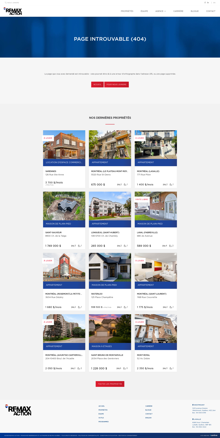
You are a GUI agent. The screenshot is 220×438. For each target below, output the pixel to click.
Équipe (144, 11)
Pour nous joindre (116, 84)
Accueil (97, 84)
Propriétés (127, 11)
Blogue (195, 11)
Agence (159, 11)
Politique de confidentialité (88, 435)
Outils (101, 418)
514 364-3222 (201, 427)
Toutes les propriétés (110, 384)
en (214, 3)
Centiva (213, 435)
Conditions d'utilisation (108, 435)
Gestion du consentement (127, 435)
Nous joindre (13, 3)
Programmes (104, 421)
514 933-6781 (201, 413)
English (148, 418)
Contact (210, 11)
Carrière (178, 11)
